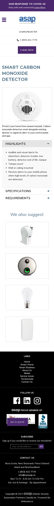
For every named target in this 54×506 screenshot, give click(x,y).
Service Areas (27, 376)
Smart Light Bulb (27, 314)
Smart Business (27, 367)
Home (27, 361)
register (32, 31)
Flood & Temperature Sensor (27, 346)
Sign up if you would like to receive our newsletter (27, 440)
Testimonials (27, 379)
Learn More (39, 7)
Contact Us (27, 381)
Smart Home (27, 364)
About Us (27, 370)
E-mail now (27, 50)
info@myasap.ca (27, 475)
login (22, 31)
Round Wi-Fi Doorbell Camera (27, 283)
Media (27, 373)
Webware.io (27, 501)
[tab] (27, 143)
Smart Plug (27, 251)
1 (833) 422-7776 (28, 40)
